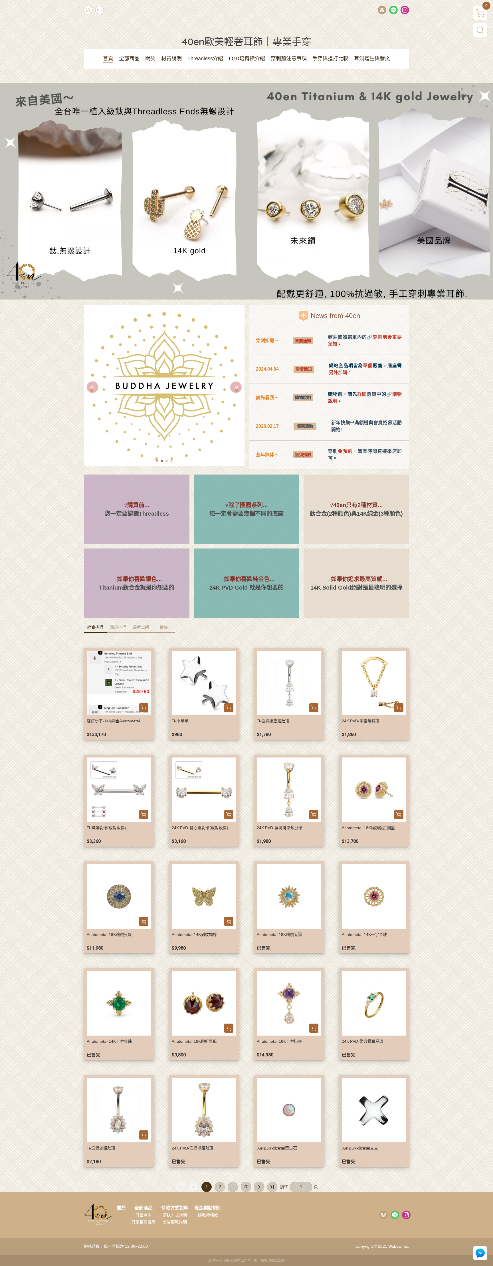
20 (245, 1186)
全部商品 (143, 1208)
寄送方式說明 (175, 1215)
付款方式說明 (175, 1208)
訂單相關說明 (143, 1222)
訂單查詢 (143, 1215)
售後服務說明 (175, 1222)
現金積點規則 (208, 1208)
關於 (121, 1208)
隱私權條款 (208, 1215)
